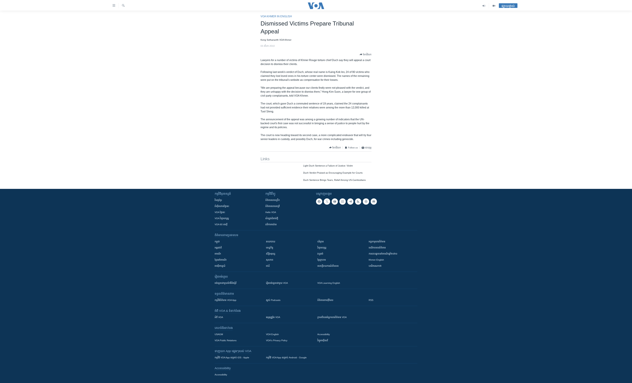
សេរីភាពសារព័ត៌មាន (377, 247)
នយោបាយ (270, 241)
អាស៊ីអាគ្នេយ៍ (220, 266)
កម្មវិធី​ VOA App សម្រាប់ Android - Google (286, 357)
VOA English (272, 334)
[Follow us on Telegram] (350, 201)
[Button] (365, 54)
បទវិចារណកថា (375, 266)
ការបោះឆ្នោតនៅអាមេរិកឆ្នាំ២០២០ (383, 253)
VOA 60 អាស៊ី (221, 224)
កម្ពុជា (217, 241)
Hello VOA (270, 212)
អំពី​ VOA (219, 317)
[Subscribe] (374, 201)
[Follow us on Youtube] (335, 201)
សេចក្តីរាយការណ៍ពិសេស (328, 266)
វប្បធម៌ (320, 253)
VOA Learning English (328, 283)
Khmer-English (376, 259)
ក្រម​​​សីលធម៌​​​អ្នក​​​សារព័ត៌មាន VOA (332, 317)
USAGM (219, 334)
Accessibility (323, 334)
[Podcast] (366, 201)
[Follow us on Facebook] (319, 201)
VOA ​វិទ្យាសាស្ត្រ (222, 218)
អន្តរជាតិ (218, 247)
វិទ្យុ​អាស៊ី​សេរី (322, 340)
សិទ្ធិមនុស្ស (270, 253)
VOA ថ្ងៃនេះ (220, 212)
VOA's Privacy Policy (276, 340)
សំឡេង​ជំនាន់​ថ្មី (271, 218)
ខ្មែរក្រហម (321, 259)
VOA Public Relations (226, 340)
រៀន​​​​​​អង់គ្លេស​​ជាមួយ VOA (277, 283)
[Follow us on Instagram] (342, 201)
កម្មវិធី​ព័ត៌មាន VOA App (225, 300)
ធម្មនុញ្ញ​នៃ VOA (273, 317)
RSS (371, 300)
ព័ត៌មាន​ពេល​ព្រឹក (272, 200)
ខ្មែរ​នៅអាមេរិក (221, 259)
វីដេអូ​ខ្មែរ (218, 200)
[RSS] (358, 201)
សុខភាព (269, 259)
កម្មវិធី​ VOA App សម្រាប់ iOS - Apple (232, 357)
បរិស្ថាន (320, 241)
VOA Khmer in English (276, 16)
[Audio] (484, 5)
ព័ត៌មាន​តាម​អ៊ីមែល (325, 300)
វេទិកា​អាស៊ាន (271, 224)
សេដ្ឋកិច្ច (269, 247)
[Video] (494, 5)
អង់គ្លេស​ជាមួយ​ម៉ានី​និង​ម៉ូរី (225, 283)
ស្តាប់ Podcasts (273, 300)
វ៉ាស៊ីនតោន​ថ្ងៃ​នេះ (222, 206)
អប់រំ (268, 266)
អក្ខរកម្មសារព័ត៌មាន (377, 241)
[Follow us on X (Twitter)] (327, 201)
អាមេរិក (218, 253)
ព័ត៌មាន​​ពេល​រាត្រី (272, 206)
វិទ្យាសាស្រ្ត (321, 247)
